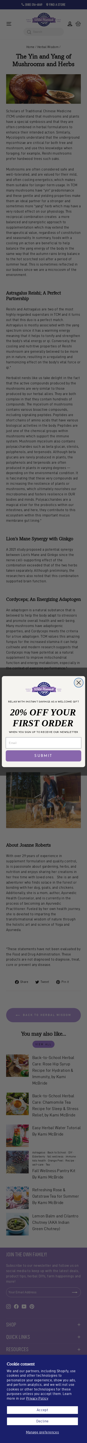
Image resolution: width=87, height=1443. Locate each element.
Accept (42, 1410)
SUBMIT (43, 756)
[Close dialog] (78, 682)
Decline (42, 1421)
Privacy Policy (37, 1398)
